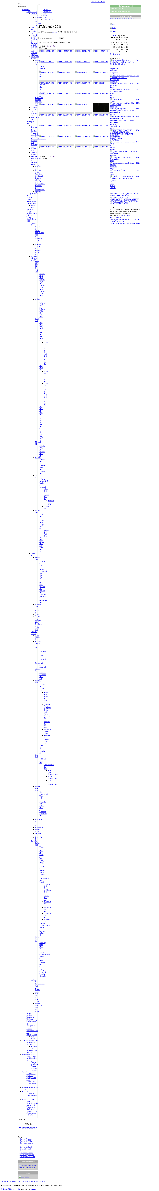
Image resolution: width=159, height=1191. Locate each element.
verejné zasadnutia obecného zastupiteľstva (125, 223)
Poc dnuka (101, 2)
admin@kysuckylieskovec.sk (28, 1128)
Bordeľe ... (30, 1052)
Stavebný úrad (31, 203)
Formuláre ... (31, 1107)
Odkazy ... (31, 1035)
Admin (54, 32)
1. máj (36, 270)
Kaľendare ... (32, 1103)
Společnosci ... (28, 1072)
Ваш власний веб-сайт (31, 1114)
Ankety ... (30, 1105)
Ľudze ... (31, 1056)
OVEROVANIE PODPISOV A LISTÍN (125, 199)
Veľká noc (37, 476)
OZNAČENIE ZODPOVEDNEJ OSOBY (121, 196)
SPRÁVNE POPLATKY (119, 203)
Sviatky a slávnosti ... (34, 258)
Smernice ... (34, 50)
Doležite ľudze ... (34, 132)
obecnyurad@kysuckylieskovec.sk (28, 1127)
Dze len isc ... (28, 1099)
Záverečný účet (34, 44)
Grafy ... (30, 1109)
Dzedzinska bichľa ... (30, 1018)
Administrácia (13, 1181)
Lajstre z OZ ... (34, 15)
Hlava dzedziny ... (34, 127)
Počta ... (29, 215)
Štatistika (21, 1181)
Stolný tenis (37, 939)
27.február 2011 (48, 19)
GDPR (35, 1181)
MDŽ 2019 (37, 264)
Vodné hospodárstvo (31, 200)
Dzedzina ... (26, 10)
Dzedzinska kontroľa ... (30, 122)
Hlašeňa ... (31, 213)
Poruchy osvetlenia (34, 1063)
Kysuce (29, 1029)
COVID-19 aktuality (34, 112)
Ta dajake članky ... (30, 1040)
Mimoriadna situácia (35, 118)
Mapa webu (29, 1181)
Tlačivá (34, 47)
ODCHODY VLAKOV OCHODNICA (125, 201)
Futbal (37, 844)
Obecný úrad (28, 1126)
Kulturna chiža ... (34, 149)
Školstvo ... (30, 1074)
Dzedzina (94, 2)
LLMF (45, 17)
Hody (37, 320)
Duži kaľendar (115, 54)
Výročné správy (34, 54)
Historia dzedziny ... (30, 1014)
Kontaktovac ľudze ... (29, 1054)
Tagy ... (30, 1101)
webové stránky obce (117, 221)
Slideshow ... (32, 1111)
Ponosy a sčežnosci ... (30, 210)
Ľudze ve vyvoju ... (34, 153)
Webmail (41, 1181)
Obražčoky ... (47, 12)
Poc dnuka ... (26, 1091)
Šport (34, 841)
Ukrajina (34, 107)
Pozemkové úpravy (35, 58)
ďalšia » (53, 46)
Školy (37, 756)
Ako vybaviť (34, 1038)
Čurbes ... (34, 980)
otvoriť (129, 215)
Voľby (29, 197)
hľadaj (61, 38)
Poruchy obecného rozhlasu (34, 1068)
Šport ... (29, 1076)
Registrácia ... (31, 1093)
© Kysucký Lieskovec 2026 (10, 1189)
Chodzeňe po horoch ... (31, 1026)
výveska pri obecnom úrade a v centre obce (125, 219)
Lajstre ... (31, 12)
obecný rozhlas (115, 217)
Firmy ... (30, 1082)
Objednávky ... (35, 36)
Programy (30, 217)
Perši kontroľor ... (34, 145)
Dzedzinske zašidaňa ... (35, 136)
